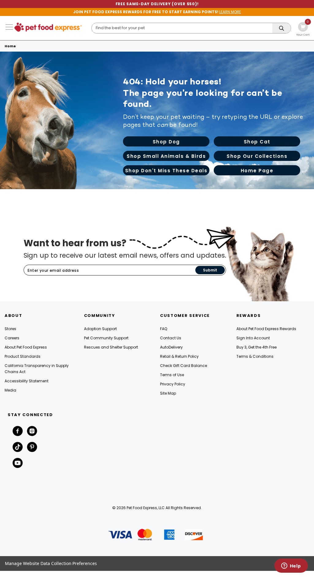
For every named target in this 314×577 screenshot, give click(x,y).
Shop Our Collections (257, 156)
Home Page (257, 170)
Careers (12, 338)
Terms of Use (172, 374)
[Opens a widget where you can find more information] (291, 566)
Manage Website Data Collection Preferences (51, 563)
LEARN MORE (230, 11)
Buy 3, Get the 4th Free (256, 347)
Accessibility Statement (26, 381)
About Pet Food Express (26, 347)
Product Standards (22, 356)
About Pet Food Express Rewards (266, 328)
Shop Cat (257, 141)
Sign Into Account (253, 338)
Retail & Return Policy (179, 356)
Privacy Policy (172, 384)
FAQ (163, 328)
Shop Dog (166, 141)
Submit (210, 270)
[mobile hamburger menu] (9, 27)
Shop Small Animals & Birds (166, 156)
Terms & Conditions (255, 356)
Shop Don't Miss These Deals (166, 170)
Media (10, 390)
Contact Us (170, 338)
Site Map (168, 393)
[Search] (281, 28)
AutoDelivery (171, 347)
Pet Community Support (106, 338)
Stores (10, 328)
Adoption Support (100, 328)
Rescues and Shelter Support (111, 347)
